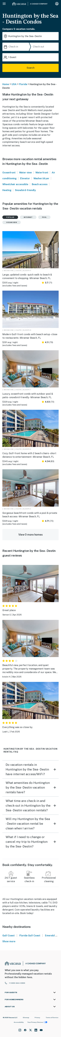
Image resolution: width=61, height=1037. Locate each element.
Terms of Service (52, 1017)
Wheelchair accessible (15, 184)
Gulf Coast (8, 935)
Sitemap (26, 1017)
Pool (44, 217)
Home (5, 84)
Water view (25, 172)
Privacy (37, 1017)
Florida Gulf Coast (29, 935)
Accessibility (19, 1022)
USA (14, 84)
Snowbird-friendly (25, 190)
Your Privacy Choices (35, 1022)
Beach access (40, 184)
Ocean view (11, 222)
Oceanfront (9, 172)
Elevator (25, 178)
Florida (23, 84)
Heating (6, 190)
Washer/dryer (41, 178)
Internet (28, 217)
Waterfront (41, 172)
